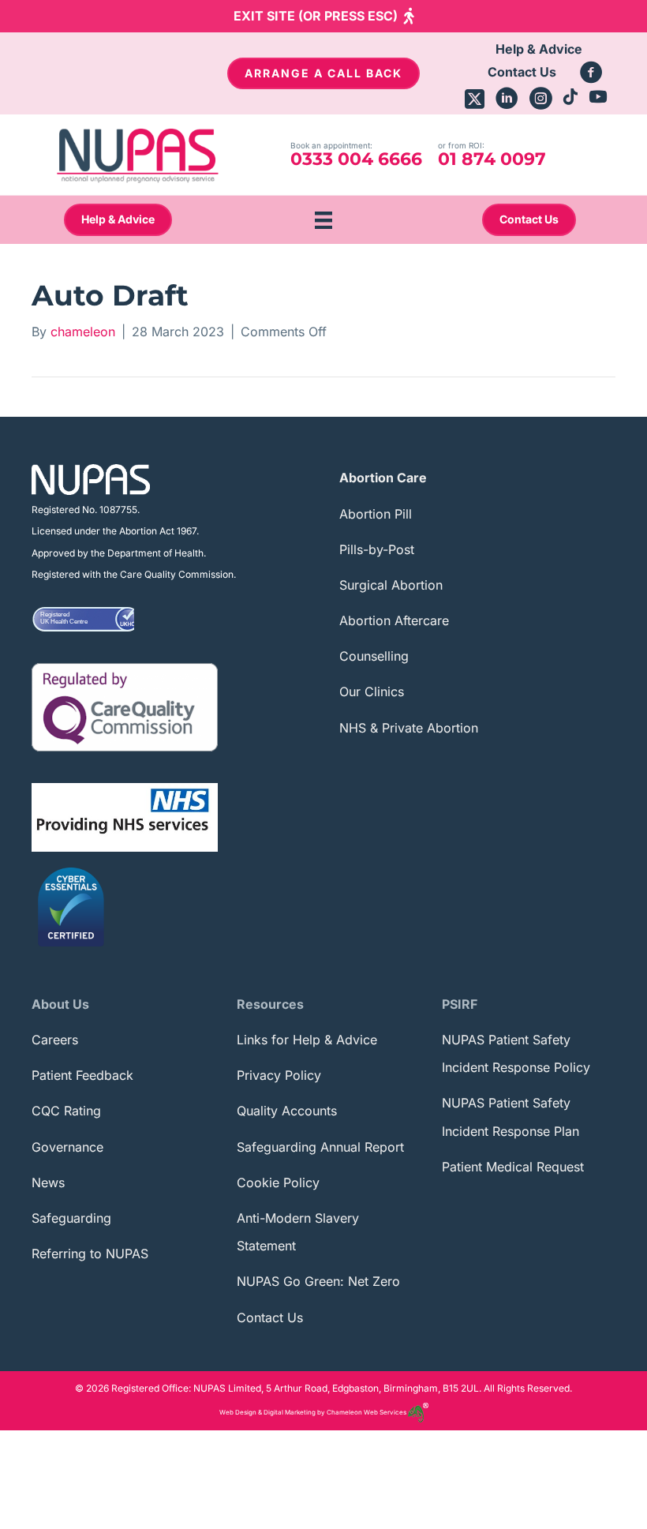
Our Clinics (371, 691)
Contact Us (270, 1317)
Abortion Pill (375, 514)
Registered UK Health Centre (64, 618)
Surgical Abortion (391, 585)
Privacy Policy (279, 1075)
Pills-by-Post (376, 549)
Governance (67, 1147)
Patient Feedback (82, 1075)
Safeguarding (71, 1218)
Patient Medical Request (513, 1167)
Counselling (374, 656)
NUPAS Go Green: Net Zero (318, 1281)
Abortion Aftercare (394, 620)
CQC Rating (66, 1111)
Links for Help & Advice (307, 1039)
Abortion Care (383, 477)
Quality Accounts (287, 1111)
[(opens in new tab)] (125, 706)
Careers (55, 1039)
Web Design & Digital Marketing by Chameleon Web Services (313, 1412)
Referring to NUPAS (90, 1253)
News (48, 1182)
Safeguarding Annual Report (320, 1147)
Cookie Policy (278, 1182)
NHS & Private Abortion (408, 728)
